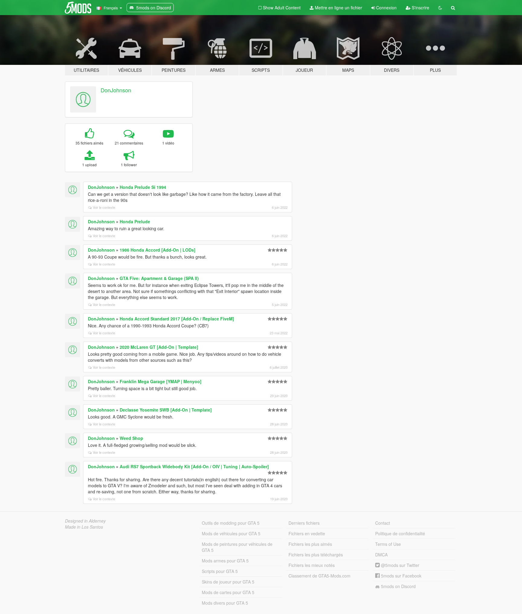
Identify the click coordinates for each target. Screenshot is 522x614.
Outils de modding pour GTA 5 (230, 523)
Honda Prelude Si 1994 (143, 187)
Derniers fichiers (304, 523)
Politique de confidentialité (400, 533)
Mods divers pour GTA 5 (225, 603)
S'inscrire (420, 8)
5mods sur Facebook (400, 576)
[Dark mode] (440, 7)
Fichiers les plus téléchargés (315, 555)
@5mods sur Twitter (399, 565)
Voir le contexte (104, 207)
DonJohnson (116, 90)
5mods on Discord (398, 586)
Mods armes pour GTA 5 (225, 561)
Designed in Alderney (85, 521)
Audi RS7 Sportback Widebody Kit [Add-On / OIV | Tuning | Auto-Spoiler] (194, 466)
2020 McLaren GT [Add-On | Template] (159, 347)
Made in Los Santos (84, 527)
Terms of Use (388, 544)
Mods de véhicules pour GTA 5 (231, 533)
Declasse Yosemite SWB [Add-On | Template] (166, 410)
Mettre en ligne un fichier (338, 8)
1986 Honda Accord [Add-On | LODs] (157, 250)
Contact (382, 523)
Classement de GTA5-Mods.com (319, 576)
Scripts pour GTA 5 (220, 571)
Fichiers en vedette (306, 533)
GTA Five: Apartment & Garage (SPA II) (159, 278)
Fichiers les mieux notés (311, 565)
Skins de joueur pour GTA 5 (228, 582)
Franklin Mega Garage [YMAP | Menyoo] (160, 381)
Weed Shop (131, 438)
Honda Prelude (135, 221)
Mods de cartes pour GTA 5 (228, 592)
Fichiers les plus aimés (310, 544)
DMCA (381, 555)
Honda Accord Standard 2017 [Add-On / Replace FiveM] (177, 319)
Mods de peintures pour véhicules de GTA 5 (237, 547)
